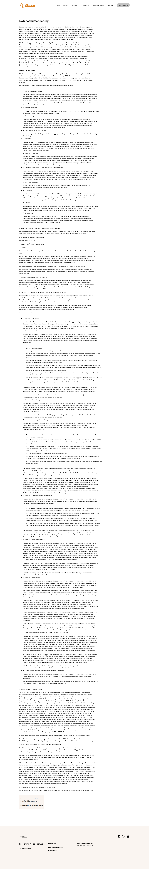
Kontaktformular (27, 848)
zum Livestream (123, 5)
